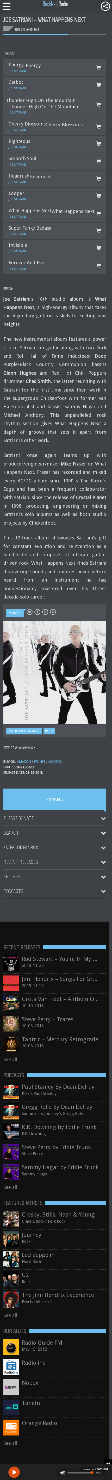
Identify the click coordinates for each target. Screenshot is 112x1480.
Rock (49, 731)
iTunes (39, 762)
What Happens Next (73, 211)
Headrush (39, 176)
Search (10, 833)
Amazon (24, 762)
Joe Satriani (17, 71)
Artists (11, 876)
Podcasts (13, 891)
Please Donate (18, 818)
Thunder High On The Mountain (41, 100)
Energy (33, 65)
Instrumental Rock (24, 731)
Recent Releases (20, 862)
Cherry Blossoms (64, 124)
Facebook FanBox (20, 847)
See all (10, 1059)
